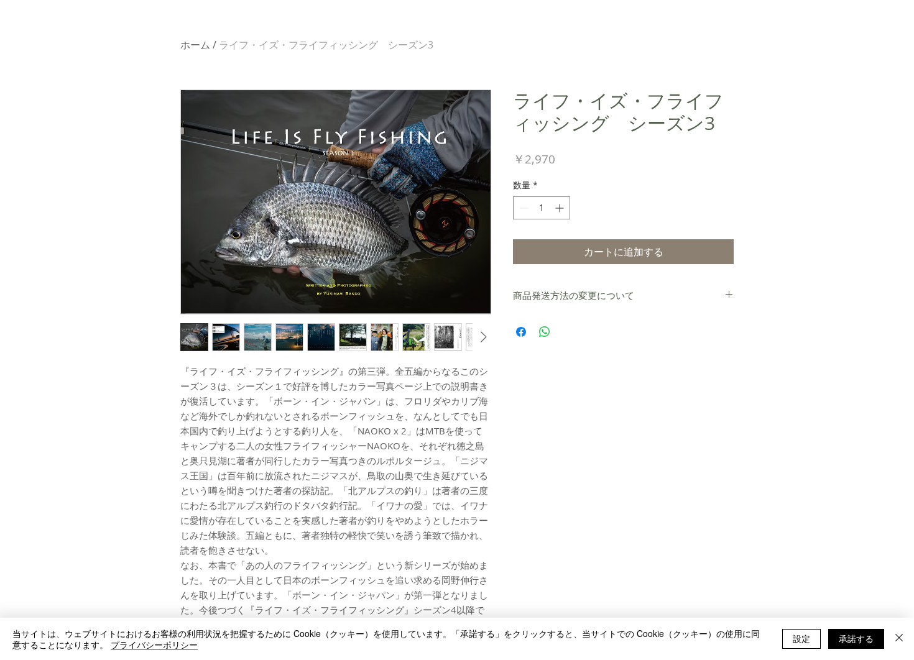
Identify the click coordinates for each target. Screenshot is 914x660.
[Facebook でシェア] (521, 331)
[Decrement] (522, 208)
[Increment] (560, 208)
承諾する (856, 638)
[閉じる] (899, 639)
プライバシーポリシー (154, 644)
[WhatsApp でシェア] (544, 331)
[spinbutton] (541, 208)
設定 (801, 638)
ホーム (195, 45)
